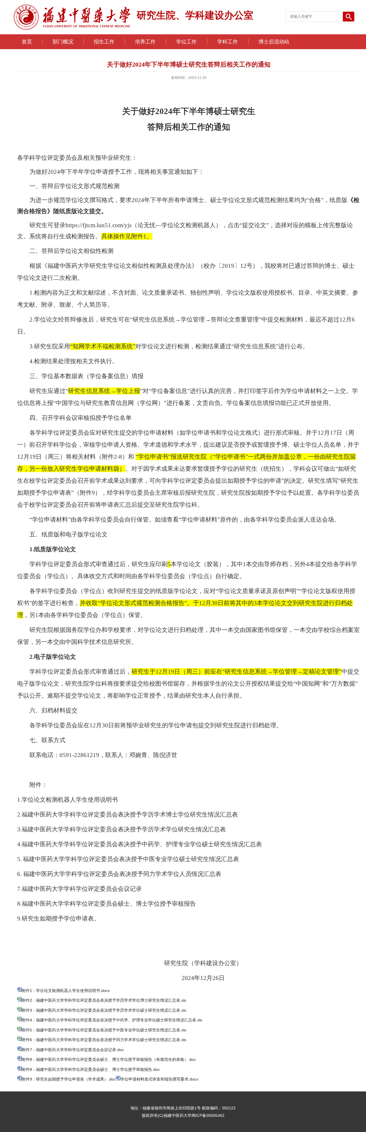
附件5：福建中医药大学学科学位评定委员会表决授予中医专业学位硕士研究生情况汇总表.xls (104, 1030)
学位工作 (186, 42)
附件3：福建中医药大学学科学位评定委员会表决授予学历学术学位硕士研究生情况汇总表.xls (104, 1010)
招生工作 (104, 42)
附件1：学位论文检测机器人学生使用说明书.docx (66, 990)
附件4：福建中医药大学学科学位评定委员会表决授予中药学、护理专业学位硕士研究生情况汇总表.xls (112, 1020)
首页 (27, 42)
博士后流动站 (273, 42)
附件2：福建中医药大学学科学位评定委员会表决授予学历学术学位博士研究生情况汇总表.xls (104, 1000)
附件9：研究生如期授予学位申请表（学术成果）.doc (69, 1079)
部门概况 (63, 42)
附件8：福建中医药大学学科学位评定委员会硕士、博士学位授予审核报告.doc (91, 1069)
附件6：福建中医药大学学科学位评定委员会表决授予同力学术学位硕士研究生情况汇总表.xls (104, 1039)
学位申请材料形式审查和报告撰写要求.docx (159, 1079)
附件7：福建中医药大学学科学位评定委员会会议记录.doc (73, 1049)
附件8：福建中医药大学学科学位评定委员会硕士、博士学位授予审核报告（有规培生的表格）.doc (109, 1059)
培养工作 (145, 42)
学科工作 (227, 42)
